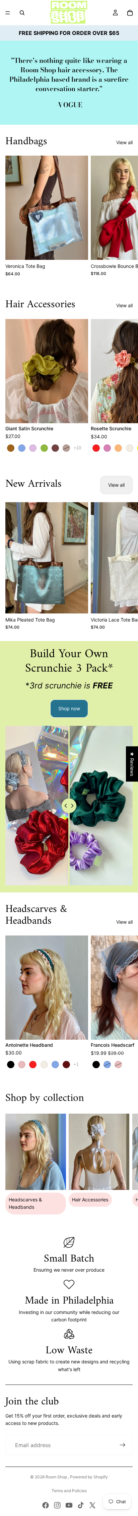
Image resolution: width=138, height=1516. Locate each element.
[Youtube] (69, 1505)
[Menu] (7, 13)
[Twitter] (92, 1505)
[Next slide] (125, 216)
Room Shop (57, 1476)
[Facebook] (46, 1505)
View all (124, 142)
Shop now (69, 708)
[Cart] (130, 12)
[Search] (22, 12)
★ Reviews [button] (132, 764)
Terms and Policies (69, 1490)
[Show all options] (77, 448)
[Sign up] (123, 1445)
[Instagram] (57, 1505)
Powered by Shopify (89, 1476)
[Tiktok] (81, 1505)
